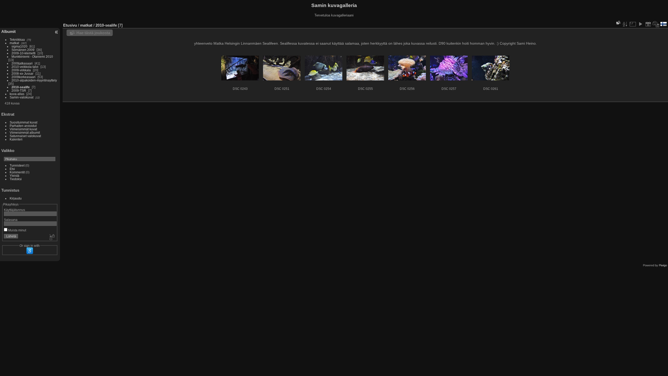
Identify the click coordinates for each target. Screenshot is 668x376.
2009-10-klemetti (23, 53)
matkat (14, 43)
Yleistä (14, 175)
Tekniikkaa (17, 39)
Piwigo (663, 265)
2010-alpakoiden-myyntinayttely (34, 80)
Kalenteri (16, 139)
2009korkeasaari (23, 77)
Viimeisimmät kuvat (23, 129)
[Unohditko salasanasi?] (51, 237)
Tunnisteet (17, 165)
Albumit (8, 31)
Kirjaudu (16, 198)
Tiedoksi (16, 179)
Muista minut (16, 230)
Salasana (10, 219)
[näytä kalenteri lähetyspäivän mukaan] (648, 24)
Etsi (12, 169)
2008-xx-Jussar (22, 73)
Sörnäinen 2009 (22, 49)
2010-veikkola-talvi (24, 66)
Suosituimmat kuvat (23, 122)
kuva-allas (17, 94)
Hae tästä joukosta (93, 33)
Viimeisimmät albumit (25, 132)
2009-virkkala (21, 70)
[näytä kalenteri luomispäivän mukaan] (656, 24)
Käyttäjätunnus (14, 210)
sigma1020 (19, 46)
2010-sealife (20, 87)
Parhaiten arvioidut (23, 125)
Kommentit (17, 172)
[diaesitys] (640, 24)
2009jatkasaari (22, 63)
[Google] (29, 250)
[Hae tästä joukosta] (618, 23)
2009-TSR (18, 90)
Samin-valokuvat (21, 97)
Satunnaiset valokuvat (25, 136)
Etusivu (70, 25)
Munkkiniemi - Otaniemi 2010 (32, 56)
